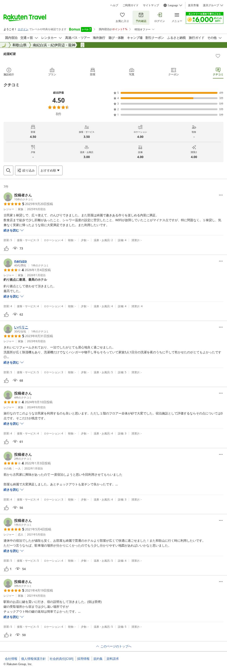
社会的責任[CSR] (61, 658)
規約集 (98, 658)
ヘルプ (114, 5)
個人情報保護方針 (33, 658)
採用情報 (83, 658)
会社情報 (11, 658)
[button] (18, 196)
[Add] (217, 55)
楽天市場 (193, 5)
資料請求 (112, 658)
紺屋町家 (10, 54)
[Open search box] (8, 170)
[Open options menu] (220, 195)
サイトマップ (151, 5)
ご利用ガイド (131, 5)
